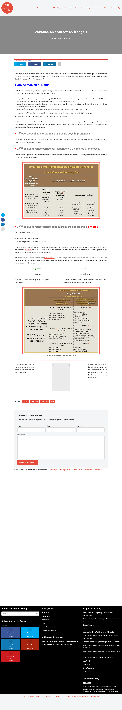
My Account (87, 664)
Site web (79, 426)
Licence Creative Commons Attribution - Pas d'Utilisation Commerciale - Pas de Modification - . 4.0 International (101, 689)
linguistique (46, 616)
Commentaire (22, 434)
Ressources (96, 8)
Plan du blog (85, 8)
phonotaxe (44, 401)
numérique (45, 620)
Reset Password (88, 668)
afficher (30, 61)
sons (52, 401)
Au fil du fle (46, 613)
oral (43, 623)
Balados (114, 8)
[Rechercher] (119, 8)
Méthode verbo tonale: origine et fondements (98, 657)
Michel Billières (57, 38)
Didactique (69, 8)
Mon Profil (86, 661)
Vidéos (106, 8)
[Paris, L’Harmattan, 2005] (61, 377)
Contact (47, 696)
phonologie (34, 401)
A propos (58, 696)
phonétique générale (49, 630)
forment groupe (49, 258)
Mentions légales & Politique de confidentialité (98, 632)
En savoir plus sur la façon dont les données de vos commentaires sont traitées (75, 470)
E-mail (49, 426)
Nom (19, 426)
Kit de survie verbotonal (31, 696)
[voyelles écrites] (61, 190)
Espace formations (44, 8)
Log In (85, 628)
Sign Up (85, 671)
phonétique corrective (49, 627)
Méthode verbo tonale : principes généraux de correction (101, 642)
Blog (76, 8)
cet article (28, 250)
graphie (25, 401)
